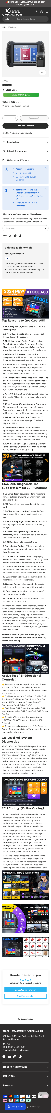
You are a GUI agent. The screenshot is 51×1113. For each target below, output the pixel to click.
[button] (41, 11)
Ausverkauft (34, 118)
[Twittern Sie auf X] (10, 235)
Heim (4, 27)
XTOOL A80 (12, 27)
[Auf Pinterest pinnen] (20, 235)
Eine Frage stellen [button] (25, 996)
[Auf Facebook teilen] (15, 235)
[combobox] (25, 19)
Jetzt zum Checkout (25, 126)
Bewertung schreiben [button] (25, 990)
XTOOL (5, 81)
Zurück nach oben (25, 1019)
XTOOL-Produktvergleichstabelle (17, 133)
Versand (5, 106)
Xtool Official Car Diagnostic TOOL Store (26, 1107)
